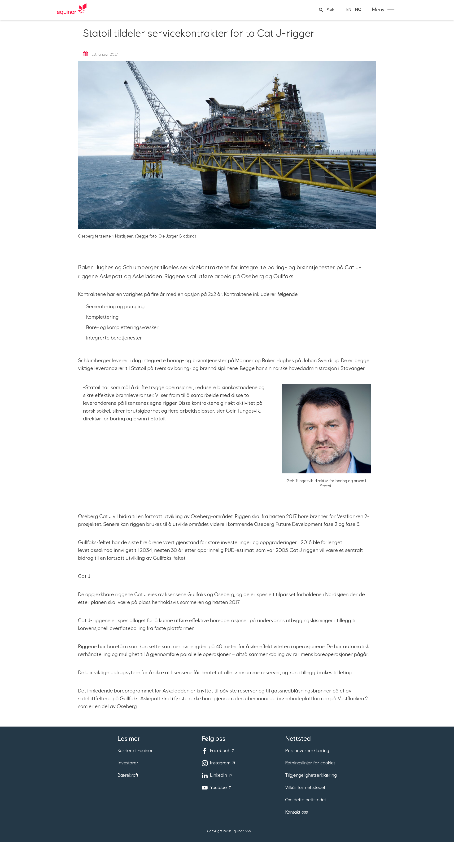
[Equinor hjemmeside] (72, 10)
